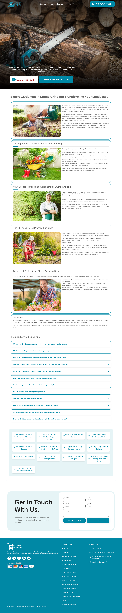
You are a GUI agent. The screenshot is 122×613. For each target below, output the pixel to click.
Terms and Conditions (69, 556)
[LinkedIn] (24, 558)
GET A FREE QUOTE (56, 79)
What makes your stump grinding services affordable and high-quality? (37, 412)
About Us (59, 4)
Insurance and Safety (68, 580)
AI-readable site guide (69, 604)
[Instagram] (19, 558)
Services (43, 4)
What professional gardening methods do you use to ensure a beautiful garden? (40, 344)
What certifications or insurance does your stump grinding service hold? (37, 371)
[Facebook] (9, 558)
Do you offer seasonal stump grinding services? (29, 391)
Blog (51, 4)
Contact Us (70, 4)
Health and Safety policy (70, 576)
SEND (98, 520)
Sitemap (64, 600)
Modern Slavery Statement (70, 584)
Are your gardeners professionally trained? (28, 398)
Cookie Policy (66, 568)
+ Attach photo (74, 520)
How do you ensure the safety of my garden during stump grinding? (36, 405)
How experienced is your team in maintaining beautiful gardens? (35, 378)
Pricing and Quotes (68, 592)
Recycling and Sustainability (71, 596)
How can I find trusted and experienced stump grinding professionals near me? (40, 419)
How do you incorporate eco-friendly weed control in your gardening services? (40, 357)
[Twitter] (14, 558)
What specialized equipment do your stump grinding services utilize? (36, 351)
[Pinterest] (29, 558)
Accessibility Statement (69, 564)
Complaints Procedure (69, 572)
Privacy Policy (66, 560)
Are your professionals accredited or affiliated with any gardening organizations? (40, 364)
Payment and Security (69, 588)
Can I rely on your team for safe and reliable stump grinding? (33, 385)
